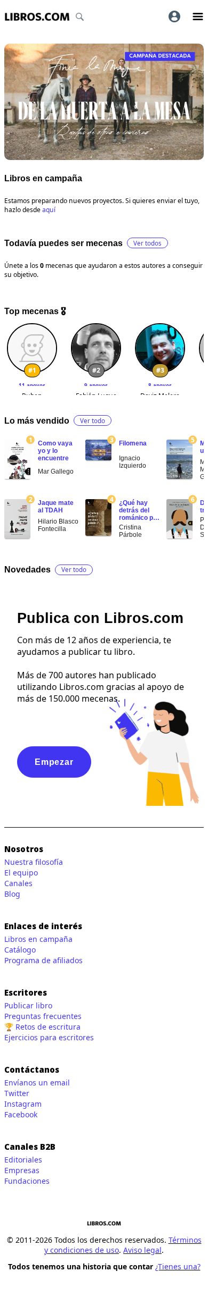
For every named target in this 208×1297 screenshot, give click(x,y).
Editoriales (23, 1160)
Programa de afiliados (43, 960)
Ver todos (147, 243)
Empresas (21, 1170)
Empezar (54, 762)
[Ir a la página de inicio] (37, 16)
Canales (18, 883)
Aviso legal (142, 1250)
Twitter (16, 1093)
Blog (12, 894)
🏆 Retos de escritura (42, 1027)
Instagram (23, 1104)
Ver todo (92, 421)
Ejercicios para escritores (49, 1037)
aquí (48, 209)
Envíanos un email (37, 1082)
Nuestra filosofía (33, 862)
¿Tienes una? (178, 1266)
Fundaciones (27, 1181)
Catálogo (20, 950)
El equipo (21, 873)
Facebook (20, 1114)
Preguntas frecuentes (43, 1016)
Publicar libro (28, 1005)
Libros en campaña (38, 939)
